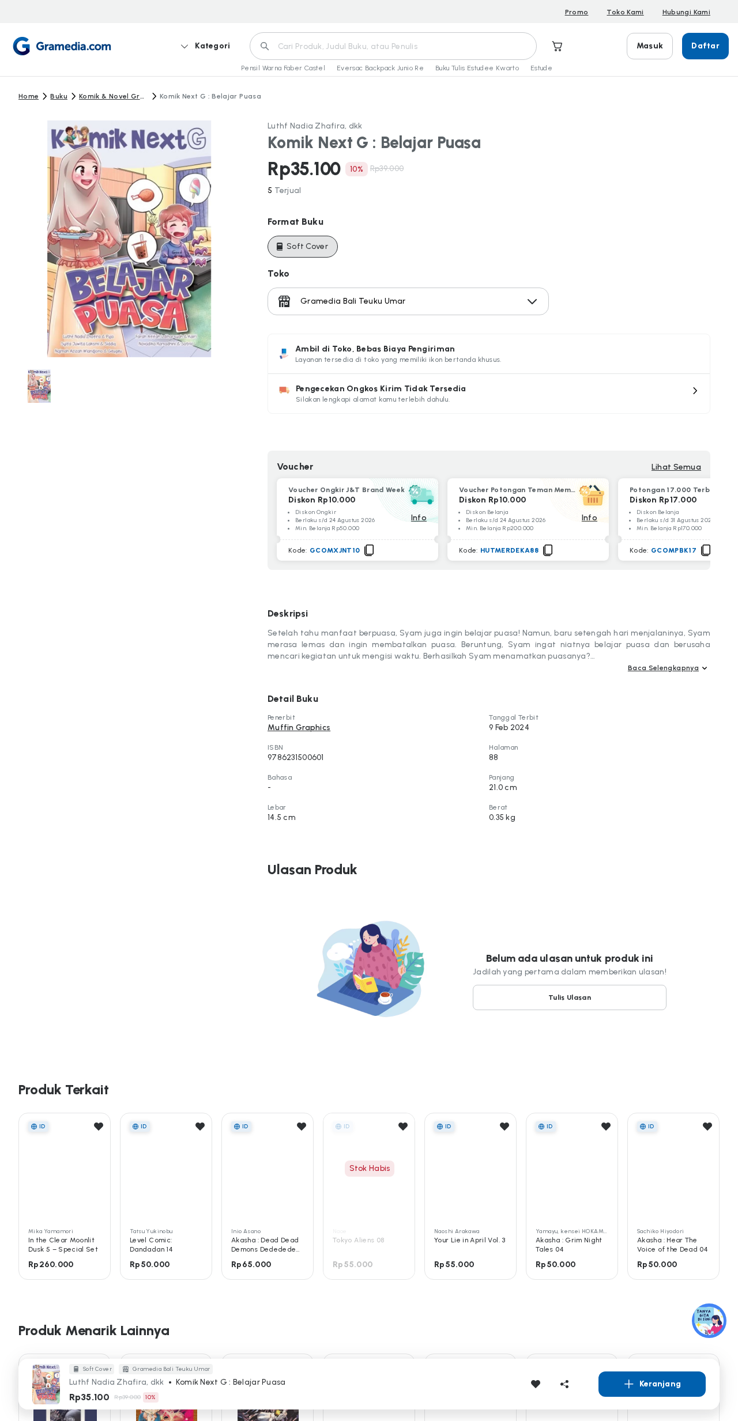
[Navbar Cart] (557, 46)
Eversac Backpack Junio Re (380, 68)
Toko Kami (625, 12)
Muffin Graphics (299, 727)
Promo (577, 12)
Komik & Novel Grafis (113, 96)
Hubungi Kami (686, 12)
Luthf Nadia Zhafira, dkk (315, 126)
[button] (489, 393)
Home (28, 96)
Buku (58, 96)
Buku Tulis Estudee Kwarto (477, 68)
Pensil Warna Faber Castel (283, 68)
